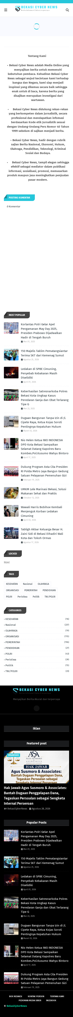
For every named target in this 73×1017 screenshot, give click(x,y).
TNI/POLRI (50, 596)
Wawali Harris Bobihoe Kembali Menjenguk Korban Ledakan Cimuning (41, 511)
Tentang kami (57, 996)
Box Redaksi (15, 996)
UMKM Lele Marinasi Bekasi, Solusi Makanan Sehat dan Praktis (43, 491)
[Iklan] (37, 708)
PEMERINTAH (30, 590)
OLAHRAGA (43, 584)
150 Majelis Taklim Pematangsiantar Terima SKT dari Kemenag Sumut (44, 353)
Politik (36, 596)
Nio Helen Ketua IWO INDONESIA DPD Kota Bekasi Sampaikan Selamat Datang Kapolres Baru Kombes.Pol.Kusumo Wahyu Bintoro (45, 446)
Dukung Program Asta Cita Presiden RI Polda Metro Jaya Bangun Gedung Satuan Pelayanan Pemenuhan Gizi (44, 471)
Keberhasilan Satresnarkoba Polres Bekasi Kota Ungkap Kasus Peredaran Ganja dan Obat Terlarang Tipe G (45, 398)
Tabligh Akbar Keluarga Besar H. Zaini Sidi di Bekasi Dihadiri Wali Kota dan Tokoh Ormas (42, 534)
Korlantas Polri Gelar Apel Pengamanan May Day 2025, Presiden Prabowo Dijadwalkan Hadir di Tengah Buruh (41, 331)
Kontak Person (36, 996)
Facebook (51, 1000)
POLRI (9, 596)
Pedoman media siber (30, 1000)
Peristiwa (22, 596)
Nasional (28, 584)
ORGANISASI (12, 590)
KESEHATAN (12, 584)
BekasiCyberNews (17, 808)
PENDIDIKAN (49, 590)
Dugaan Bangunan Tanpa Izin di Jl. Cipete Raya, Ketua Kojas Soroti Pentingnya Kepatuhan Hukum (43, 422)
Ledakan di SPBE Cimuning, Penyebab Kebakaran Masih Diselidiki (39, 373)
